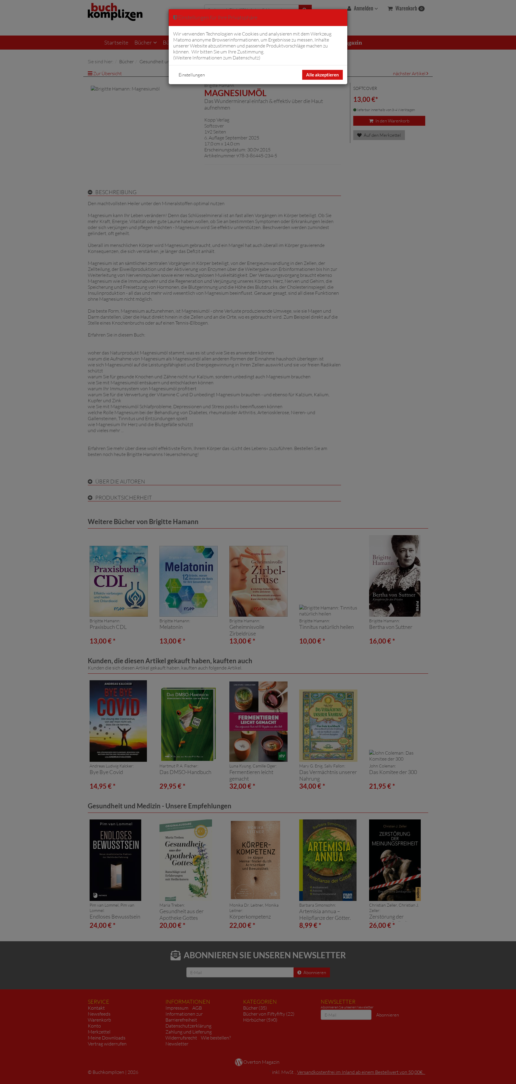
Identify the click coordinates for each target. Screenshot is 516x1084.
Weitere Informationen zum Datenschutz (217, 58)
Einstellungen (192, 75)
